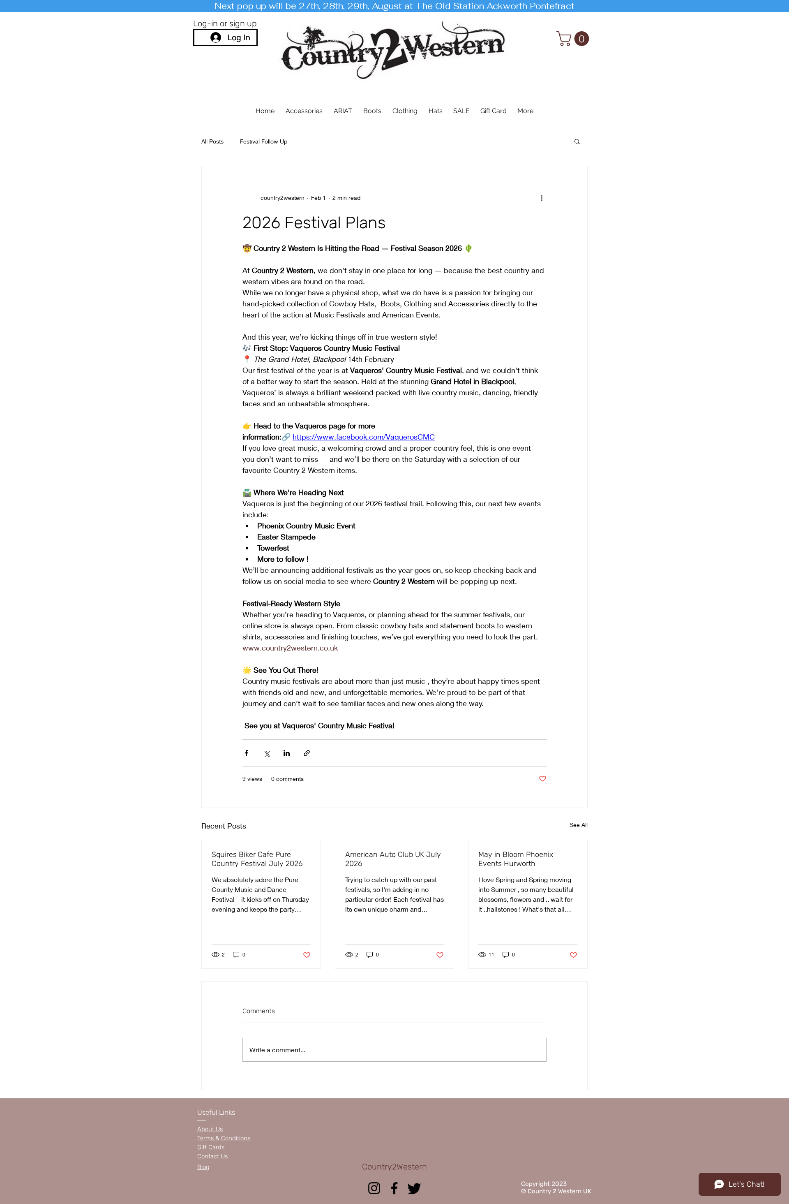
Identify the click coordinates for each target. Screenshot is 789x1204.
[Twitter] (414, 1188)
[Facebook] (394, 1188)
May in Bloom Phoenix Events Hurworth (515, 859)
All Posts (212, 141)
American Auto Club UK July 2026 (393, 859)
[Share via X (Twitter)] (266, 753)
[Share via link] (307, 753)
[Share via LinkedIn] (287, 753)
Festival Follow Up (263, 141)
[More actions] (542, 197)
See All (579, 824)
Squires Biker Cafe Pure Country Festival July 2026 (257, 859)
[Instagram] (374, 1188)
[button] (574, 38)
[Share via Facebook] (246, 753)
